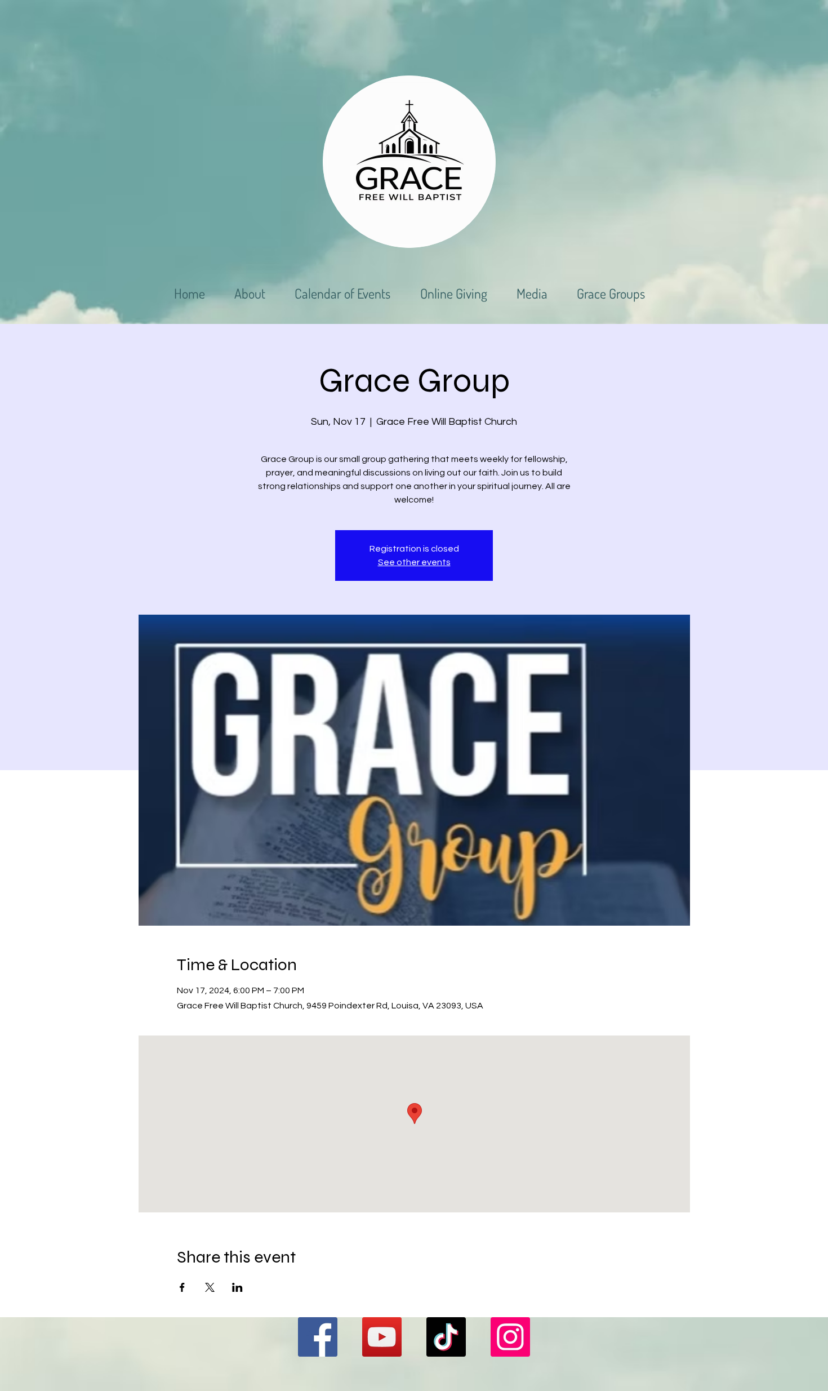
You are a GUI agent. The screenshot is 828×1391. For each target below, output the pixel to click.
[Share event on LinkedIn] (237, 1287)
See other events (414, 562)
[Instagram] (510, 1337)
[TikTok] (446, 1337)
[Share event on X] (209, 1287)
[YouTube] (382, 1337)
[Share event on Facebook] (182, 1287)
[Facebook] (317, 1337)
